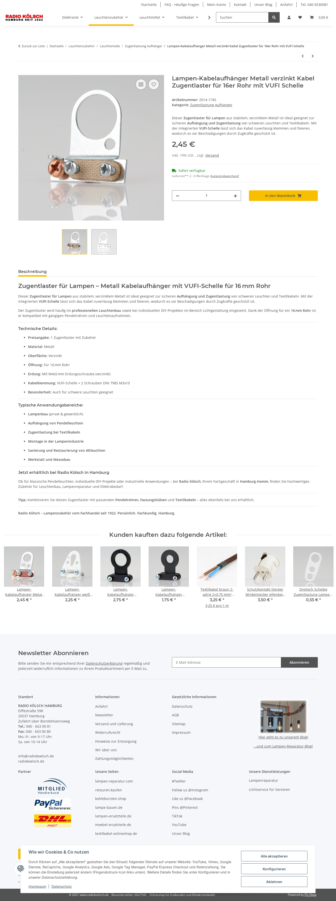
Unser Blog (263, 4)
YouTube (179, 824)
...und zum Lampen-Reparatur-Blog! (283, 746)
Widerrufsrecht (107, 732)
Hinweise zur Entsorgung (116, 741)
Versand (212, 155)
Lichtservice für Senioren (269, 789)
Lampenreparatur (263, 780)
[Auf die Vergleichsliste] (141, 84)
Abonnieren (299, 662)
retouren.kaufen (108, 790)
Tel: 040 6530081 (314, 4)
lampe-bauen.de (108, 807)
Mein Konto (216, 4)
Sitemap (178, 723)
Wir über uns (106, 750)
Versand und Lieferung (114, 723)
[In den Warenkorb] (22, 72)
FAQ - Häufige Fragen (182, 4)
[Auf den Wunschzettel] (153, 84)
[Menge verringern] (177, 196)
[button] (289, 17)
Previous (12, 580)
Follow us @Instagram (190, 790)
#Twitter (179, 781)
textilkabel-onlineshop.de (116, 833)
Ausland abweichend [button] (224, 176)
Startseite (149, 4)
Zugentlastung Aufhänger (211, 105)
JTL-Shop (310, 895)
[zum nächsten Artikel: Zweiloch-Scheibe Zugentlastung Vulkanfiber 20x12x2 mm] (313, 56)
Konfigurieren (274, 869)
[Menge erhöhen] (235, 196)
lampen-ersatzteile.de (113, 816)
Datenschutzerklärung (104, 663)
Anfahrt (286, 4)
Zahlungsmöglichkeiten (114, 758)
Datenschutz (61, 886)
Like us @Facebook (187, 798)
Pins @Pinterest (185, 807)
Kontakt (240, 4)
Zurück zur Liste (33, 46)
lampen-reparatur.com (114, 781)
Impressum (37, 886)
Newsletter (104, 715)
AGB (175, 715)
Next (324, 580)
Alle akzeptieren (274, 856)
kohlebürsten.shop (110, 798)
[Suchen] (274, 17)
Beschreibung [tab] (32, 271)
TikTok (177, 816)
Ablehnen (274, 882)
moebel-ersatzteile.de (113, 824)
